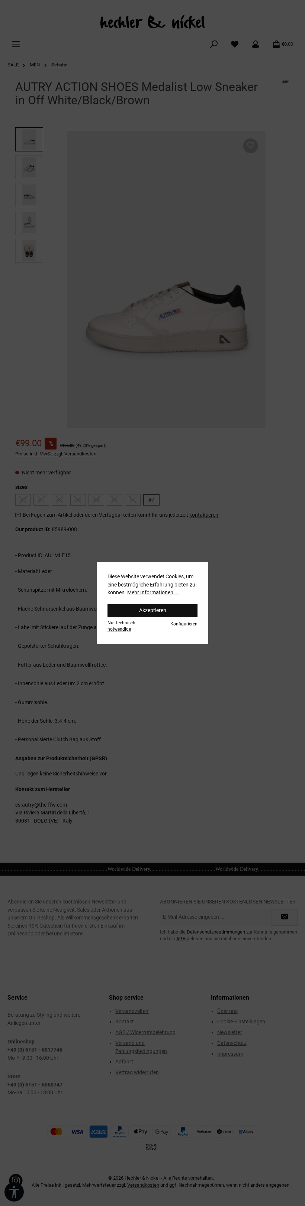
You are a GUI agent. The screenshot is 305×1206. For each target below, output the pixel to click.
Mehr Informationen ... (153, 592)
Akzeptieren (152, 610)
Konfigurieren (184, 624)
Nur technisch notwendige (121, 626)
